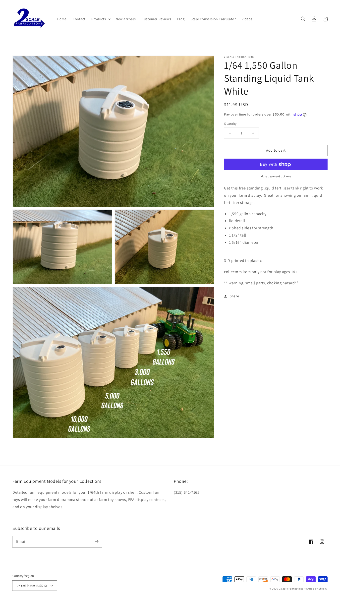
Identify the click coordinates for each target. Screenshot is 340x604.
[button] (303, 18)
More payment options (276, 176)
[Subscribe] (96, 541)
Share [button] (234, 296)
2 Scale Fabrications (291, 588)
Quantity (230, 123)
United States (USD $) (31, 586)
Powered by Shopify (316, 588)
